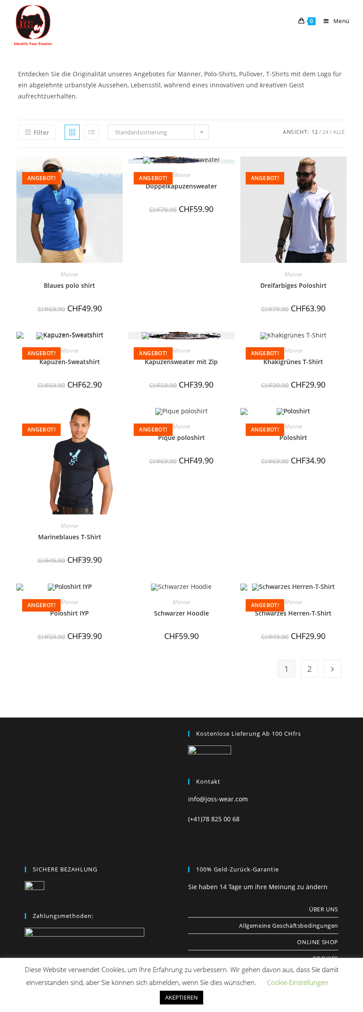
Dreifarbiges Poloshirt (293, 285)
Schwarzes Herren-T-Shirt (293, 613)
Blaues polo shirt (69, 285)
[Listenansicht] (91, 132)
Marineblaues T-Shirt (69, 537)
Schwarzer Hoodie (181, 613)
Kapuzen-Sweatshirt (69, 361)
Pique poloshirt (181, 437)
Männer (69, 274)
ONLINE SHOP (317, 942)
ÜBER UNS (323, 909)
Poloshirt (293, 437)
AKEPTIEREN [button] (181, 997)
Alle (339, 132)
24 (325, 132)
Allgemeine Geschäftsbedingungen (288, 926)
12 (315, 132)
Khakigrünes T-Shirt (293, 361)
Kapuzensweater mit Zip (181, 361)
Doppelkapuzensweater (181, 186)
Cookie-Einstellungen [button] (297, 982)
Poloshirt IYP (69, 613)
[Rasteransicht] (72, 132)
